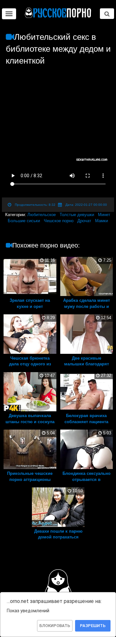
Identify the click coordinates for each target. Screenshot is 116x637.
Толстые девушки (77, 214)
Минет (104, 214)
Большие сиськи (24, 220)
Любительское (41, 214)
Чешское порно (58, 220)
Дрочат (84, 220)
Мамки (101, 220)
